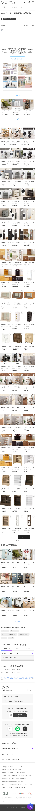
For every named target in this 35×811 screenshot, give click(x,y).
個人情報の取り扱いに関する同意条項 (11, 770)
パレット (11, 637)
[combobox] (17, 7)
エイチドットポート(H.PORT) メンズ (10, 672)
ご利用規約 (4, 767)
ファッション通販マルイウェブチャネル (9, 677)
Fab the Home (14, 631)
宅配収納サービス (18, 787)
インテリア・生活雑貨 (13, 678)
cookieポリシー (6, 775)
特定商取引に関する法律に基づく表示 (21, 775)
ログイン (30, 690)
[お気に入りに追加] (10, 550)
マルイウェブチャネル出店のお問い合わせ (12, 784)
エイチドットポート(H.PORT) (26, 677)
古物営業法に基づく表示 (8, 778)
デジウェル (5, 631)
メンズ (4, 678)
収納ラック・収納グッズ (24, 678)
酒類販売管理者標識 (21, 778)
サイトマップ (28, 784)
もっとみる (17, 119)
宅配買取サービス (6, 787)
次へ (23, 537)
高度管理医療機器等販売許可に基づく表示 (12, 781)
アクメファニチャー (23, 634)
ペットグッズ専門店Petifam (8, 634)
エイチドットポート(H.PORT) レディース (11, 669)
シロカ (4, 637)
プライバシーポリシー (15, 767)
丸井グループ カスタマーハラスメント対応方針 (14, 772)
